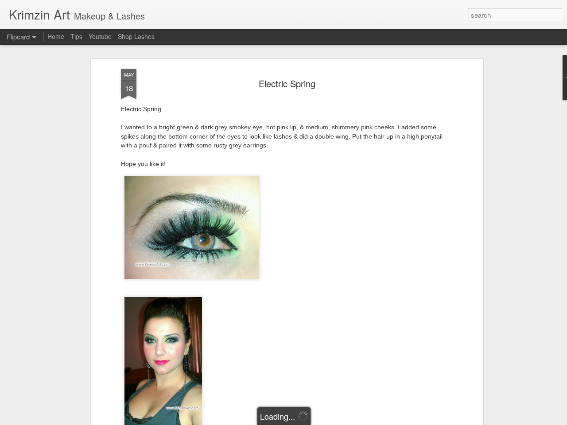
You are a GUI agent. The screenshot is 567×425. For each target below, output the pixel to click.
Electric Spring (287, 83)
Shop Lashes (136, 36)
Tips (76, 36)
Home (55, 36)
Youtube (100, 36)
